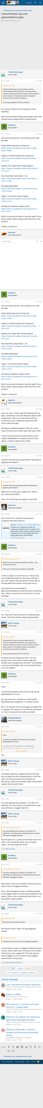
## (41, 241)
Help (27, 1062)
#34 (40, 799)
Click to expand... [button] (22, 751)
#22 (40, 134)
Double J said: (7, 85)
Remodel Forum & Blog (23, 1038)
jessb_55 (9, 987)
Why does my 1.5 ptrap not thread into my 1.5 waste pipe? (22, 1005)
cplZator (9, 1009)
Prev (21, 968)
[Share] (36, 81)
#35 (40, 823)
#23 (40, 302)
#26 (40, 477)
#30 (40, 632)
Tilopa (8, 1022)
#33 (40, 770)
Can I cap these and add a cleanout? (23, 984)
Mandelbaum (10, 1038)
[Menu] (3, 2)
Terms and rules (7, 1062)
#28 (40, 554)
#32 (40, 727)
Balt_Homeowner (12, 997)
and (13, 963)
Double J (6, 21)
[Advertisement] (21, 46)
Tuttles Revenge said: (10, 559)
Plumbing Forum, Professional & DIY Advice (27, 987)
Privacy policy (19, 1062)
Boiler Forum (23, 997)
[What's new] (35, 2)
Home (33, 1062)
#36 (40, 864)
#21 (40, 81)
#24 (40, 409)
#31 (40, 683)
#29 (40, 611)
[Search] (40, 2)
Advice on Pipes (13, 994)
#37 (40, 914)
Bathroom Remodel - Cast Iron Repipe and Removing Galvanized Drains (22, 1032)
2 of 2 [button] (28, 968)
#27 (40, 514)
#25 (40, 456)
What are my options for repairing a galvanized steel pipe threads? (23, 1018)
